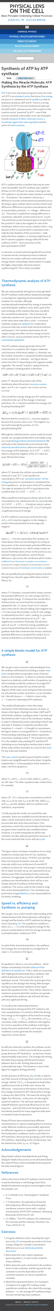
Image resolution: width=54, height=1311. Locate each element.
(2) (11, 520)
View (10, 78)
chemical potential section (14, 447)
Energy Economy (27, 41)
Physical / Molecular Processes (27, 36)
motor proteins (17, 125)
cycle (48, 747)
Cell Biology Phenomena (27, 51)
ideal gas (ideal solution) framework (28, 441)
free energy (47, 96)
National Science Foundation (36, 1305)
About (18, 1302)
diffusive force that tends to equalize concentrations (25, 561)
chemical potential (37, 384)
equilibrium (37, 99)
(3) (37, 501)
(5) (17, 1241)
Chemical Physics (27, 31)
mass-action (12, 757)
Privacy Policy (31, 1302)
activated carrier (22, 96)
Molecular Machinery (27, 46)
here (27, 890)
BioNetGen (23, 893)
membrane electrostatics (31, 568)
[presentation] (6, 197)
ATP (3, 93)
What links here (25, 78)
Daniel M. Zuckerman (27, 20)
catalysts (26, 324)
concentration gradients (12, 340)
